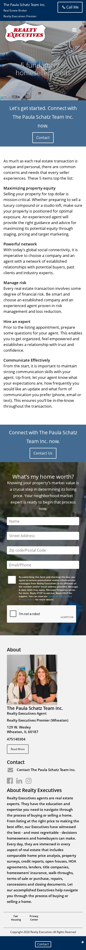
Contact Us (43, 453)
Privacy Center (34, 917)
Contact (43, 137)
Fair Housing (16, 917)
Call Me (72, 7)
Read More (18, 749)
